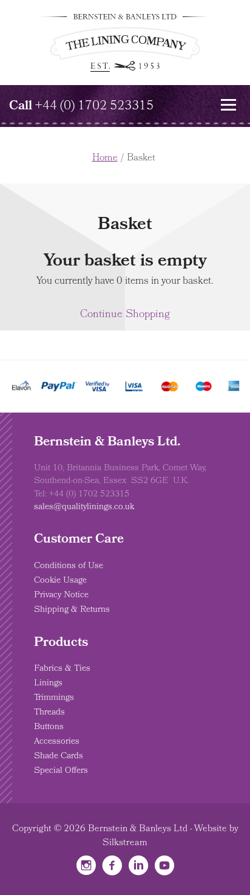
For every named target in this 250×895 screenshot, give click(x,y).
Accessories (56, 742)
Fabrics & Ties (62, 669)
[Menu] (229, 104)
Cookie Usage (60, 581)
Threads (49, 712)
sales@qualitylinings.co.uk (84, 507)
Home (105, 158)
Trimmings (54, 698)
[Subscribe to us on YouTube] (164, 869)
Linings (48, 683)
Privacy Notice (61, 595)
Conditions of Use (68, 566)
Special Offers (61, 771)
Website (210, 829)
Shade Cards (58, 756)
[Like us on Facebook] (112, 869)
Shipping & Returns (72, 610)
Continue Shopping (125, 315)
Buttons (49, 727)
